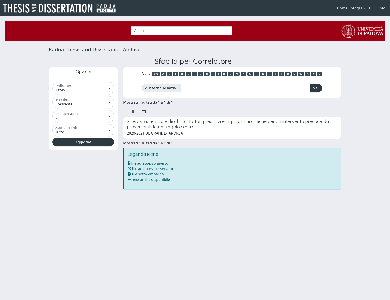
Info (381, 8)
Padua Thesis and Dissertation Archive (95, 49)
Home (342, 8)
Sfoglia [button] (357, 8)
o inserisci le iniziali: (162, 88)
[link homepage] (61, 8)
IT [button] (370, 8)
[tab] (132, 111)
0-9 (156, 74)
